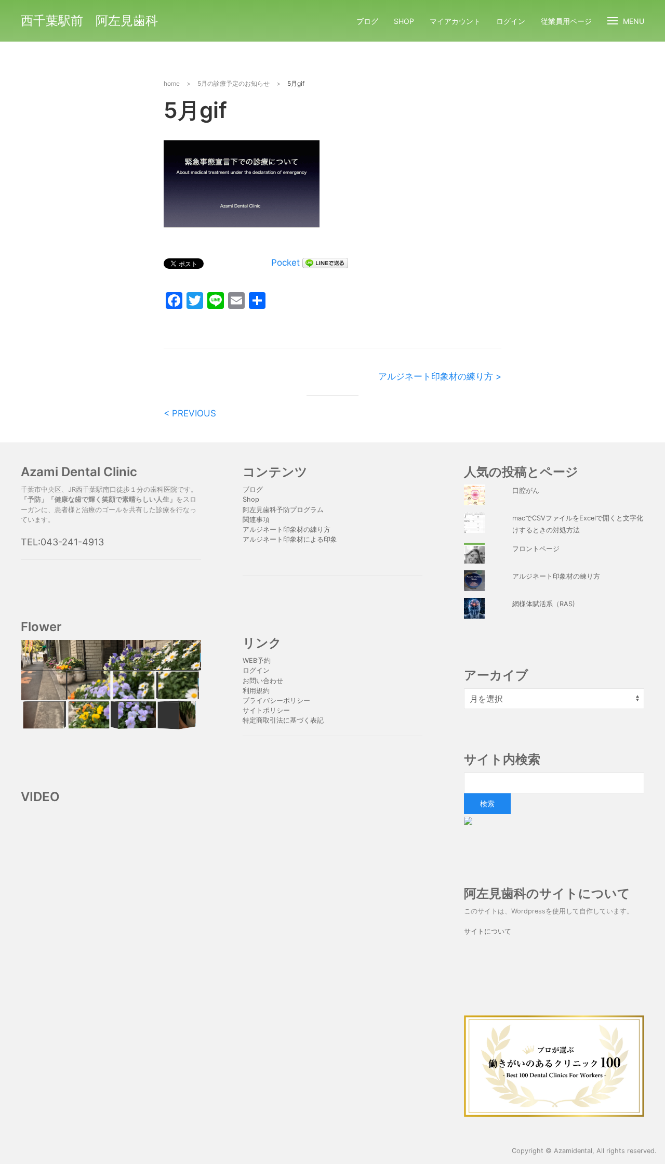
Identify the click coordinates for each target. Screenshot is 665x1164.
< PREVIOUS (190, 413)
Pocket (285, 262)
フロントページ (536, 549)
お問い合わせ (263, 681)
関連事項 (256, 520)
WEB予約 (257, 660)
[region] (111, 685)
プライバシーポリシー (277, 700)
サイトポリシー (266, 710)
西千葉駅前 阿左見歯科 (89, 20)
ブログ (367, 21)
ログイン (510, 21)
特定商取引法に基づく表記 (283, 720)
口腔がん (525, 490)
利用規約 (256, 691)
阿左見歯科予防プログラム (283, 510)
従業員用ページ (566, 21)
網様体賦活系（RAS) (543, 604)
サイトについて (487, 931)
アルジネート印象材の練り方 (286, 529)
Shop (404, 21)
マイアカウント (455, 21)
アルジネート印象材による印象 (290, 539)
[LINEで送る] (325, 262)
